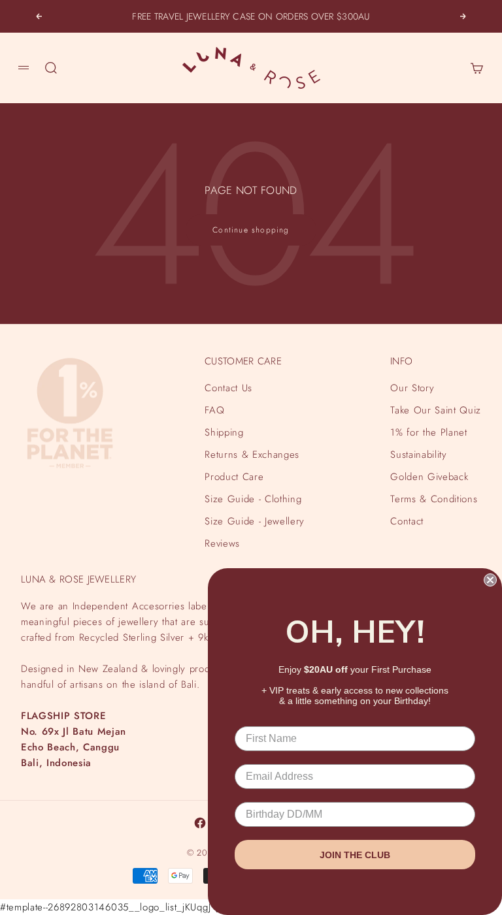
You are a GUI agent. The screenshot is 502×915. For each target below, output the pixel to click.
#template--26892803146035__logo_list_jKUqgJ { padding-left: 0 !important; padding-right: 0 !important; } (244, 457)
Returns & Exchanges (252, 454)
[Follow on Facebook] (200, 822)
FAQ (214, 410)
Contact (407, 521)
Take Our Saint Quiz (435, 410)
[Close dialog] (490, 579)
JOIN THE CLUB (355, 855)
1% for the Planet (428, 432)
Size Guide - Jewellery (255, 521)
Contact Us (228, 388)
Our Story (412, 388)
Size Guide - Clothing (253, 499)
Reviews (222, 543)
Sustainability (418, 454)
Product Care (234, 477)
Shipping (224, 432)
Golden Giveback (429, 477)
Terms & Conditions (433, 499)
